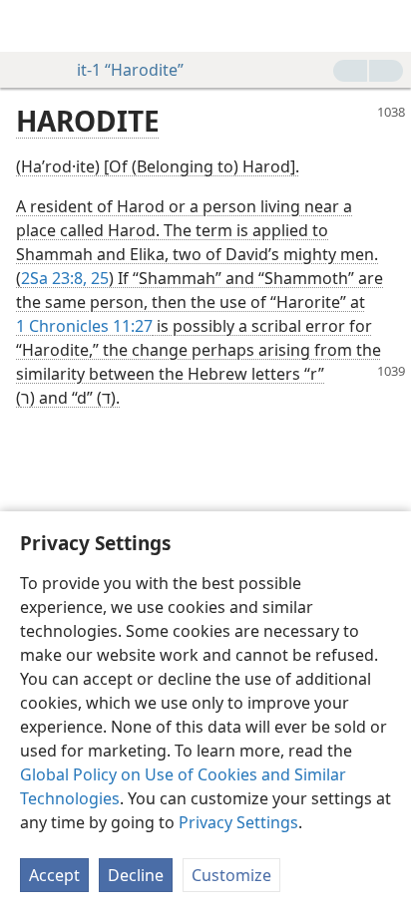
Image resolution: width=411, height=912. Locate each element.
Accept (54, 875)
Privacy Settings (238, 822)
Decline (136, 875)
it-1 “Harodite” (130, 70)
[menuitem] (30, 26)
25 (98, 278)
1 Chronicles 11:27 (84, 326)
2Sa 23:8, (54, 278)
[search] (386, 26)
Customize (231, 875)
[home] (30, 26)
